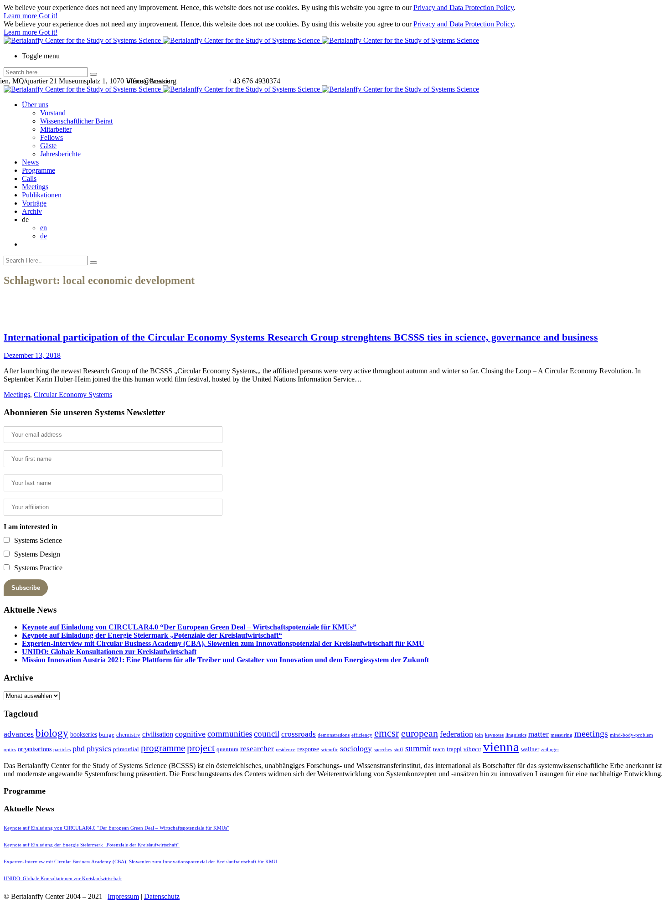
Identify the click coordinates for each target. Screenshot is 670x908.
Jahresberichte (60, 154)
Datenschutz (162, 896)
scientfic (329, 749)
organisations (35, 749)
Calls (29, 178)
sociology (356, 748)
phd (78, 748)
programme (163, 748)
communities (229, 733)
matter (538, 734)
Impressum (123, 896)
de (43, 236)
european (419, 733)
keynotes (494, 735)
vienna (501, 746)
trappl (454, 749)
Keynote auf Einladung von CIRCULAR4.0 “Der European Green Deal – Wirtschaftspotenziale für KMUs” (189, 627)
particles (62, 749)
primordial (126, 749)
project (201, 747)
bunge (106, 734)
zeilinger (550, 749)
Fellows (51, 137)
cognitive (190, 733)
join (479, 735)
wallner (530, 749)
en (43, 228)
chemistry (128, 734)
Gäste (48, 146)
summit (418, 748)
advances (19, 733)
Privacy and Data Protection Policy (463, 7)
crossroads (298, 734)
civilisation (157, 734)
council (266, 733)
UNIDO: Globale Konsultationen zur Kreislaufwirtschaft (109, 651)
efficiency (361, 735)
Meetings (35, 187)
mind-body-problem (631, 735)
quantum (227, 749)
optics (10, 749)
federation (456, 733)
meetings (591, 733)
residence (285, 749)
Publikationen (42, 195)
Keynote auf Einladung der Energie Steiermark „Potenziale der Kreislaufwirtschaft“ (152, 635)
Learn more (21, 16)
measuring (561, 735)
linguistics (515, 735)
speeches (383, 749)
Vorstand (53, 113)
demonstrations (334, 735)
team (439, 749)
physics (99, 748)
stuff (398, 749)
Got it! (48, 16)
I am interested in (30, 527)
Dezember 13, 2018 (32, 355)
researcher (257, 748)
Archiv (32, 211)
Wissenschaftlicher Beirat (76, 121)
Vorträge (34, 203)
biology (52, 733)
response (308, 749)
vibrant (472, 749)
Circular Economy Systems (73, 394)
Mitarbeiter (56, 129)
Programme (38, 170)
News (30, 162)
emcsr (386, 733)
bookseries (83, 734)
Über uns (35, 104)
